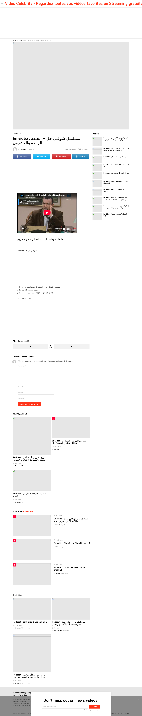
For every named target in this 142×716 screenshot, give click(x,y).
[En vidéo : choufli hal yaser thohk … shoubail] (32, 574)
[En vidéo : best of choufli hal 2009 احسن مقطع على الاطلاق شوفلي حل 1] (97, 200)
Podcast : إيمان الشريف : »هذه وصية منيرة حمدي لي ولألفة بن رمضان (69, 623)
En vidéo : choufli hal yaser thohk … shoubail (70, 568)
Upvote (30, 346)
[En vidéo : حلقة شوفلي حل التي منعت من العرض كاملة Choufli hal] (71, 427)
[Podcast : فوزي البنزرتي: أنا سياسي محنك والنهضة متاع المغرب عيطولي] (32, 436)
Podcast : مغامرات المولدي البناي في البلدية (30, 494)
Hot (53, 418)
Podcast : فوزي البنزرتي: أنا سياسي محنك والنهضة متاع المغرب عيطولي (29, 458)
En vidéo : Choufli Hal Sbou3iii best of (72, 543)
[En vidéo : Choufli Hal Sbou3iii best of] (32, 549)
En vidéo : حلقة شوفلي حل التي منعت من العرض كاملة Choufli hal (69, 442)
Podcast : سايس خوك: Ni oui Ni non (116, 173)
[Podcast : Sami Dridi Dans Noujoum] (32, 609)
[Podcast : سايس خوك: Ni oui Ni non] (97, 175)
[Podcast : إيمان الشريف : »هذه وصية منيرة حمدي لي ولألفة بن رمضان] (71, 609)
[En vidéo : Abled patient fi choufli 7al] (97, 216)
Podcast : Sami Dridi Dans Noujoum (30, 622)
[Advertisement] (71, 22)
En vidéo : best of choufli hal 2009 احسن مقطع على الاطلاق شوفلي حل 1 (116, 198)
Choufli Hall (28, 511)
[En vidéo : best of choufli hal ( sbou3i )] (97, 192)
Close (139, 699)
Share (15, 45)
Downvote (71, 346)
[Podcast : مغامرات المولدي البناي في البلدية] (32, 480)
